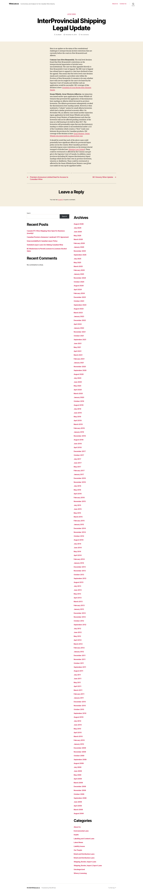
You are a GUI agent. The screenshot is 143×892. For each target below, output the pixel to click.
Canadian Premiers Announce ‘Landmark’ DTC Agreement (48, 237)
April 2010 (77, 732)
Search (28, 213)
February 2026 (79, 243)
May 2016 (77, 490)
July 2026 (77, 228)
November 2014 (80, 532)
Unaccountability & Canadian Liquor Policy (42, 241)
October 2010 (79, 709)
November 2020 (80, 367)
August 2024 (79, 286)
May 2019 (77, 417)
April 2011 (77, 686)
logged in (60, 199)
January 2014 (79, 563)
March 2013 (78, 601)
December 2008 (80, 786)
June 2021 (78, 343)
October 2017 (79, 455)
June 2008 (78, 802)
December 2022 (80, 320)
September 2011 (80, 667)
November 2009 (80, 752)
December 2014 (80, 528)
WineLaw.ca (14, 4)
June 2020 (78, 382)
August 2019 (78, 405)
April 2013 (77, 598)
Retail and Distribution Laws (84, 854)
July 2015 (77, 505)
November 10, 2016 (71, 34)
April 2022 (78, 324)
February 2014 (79, 559)
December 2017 (80, 451)
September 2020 (80, 370)
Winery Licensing (80, 873)
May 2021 (77, 347)
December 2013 (80, 567)
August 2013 (78, 582)
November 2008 (80, 790)
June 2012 (78, 632)
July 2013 (77, 586)
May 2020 (77, 386)
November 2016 (80, 482)
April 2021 (77, 351)
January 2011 (79, 698)
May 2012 (77, 636)
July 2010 (77, 721)
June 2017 (78, 463)
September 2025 (80, 255)
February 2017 (79, 471)
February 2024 (79, 293)
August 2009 (79, 763)
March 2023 (78, 313)
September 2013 (80, 578)
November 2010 (80, 706)
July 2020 (77, 378)
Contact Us (123, 3)
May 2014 (77, 551)
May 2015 (77, 513)
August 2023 (78, 309)
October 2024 (79, 282)
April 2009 (78, 779)
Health (76, 835)
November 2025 (80, 251)
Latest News (71, 14)
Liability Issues (79, 846)
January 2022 (79, 328)
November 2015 (80, 501)
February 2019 (79, 428)
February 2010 (79, 740)
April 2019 (77, 420)
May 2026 (77, 236)
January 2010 (79, 744)
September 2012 (80, 625)
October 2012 (79, 621)
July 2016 (77, 486)
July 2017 (77, 459)
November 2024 (80, 278)
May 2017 (77, 467)
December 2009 (80, 748)
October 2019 (79, 401)
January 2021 (79, 363)
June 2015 (78, 509)
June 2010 (78, 725)
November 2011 (80, 659)
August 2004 (79, 813)
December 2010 (80, 702)
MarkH (60, 34)
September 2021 (80, 340)
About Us (115, 3)
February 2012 (79, 648)
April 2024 (78, 289)
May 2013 (77, 594)
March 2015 (78, 517)
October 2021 (79, 336)
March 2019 (78, 424)
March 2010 (78, 736)
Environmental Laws (81, 831)
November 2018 (80, 436)
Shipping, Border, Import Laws (85, 862)
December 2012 (80, 613)
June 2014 (78, 548)
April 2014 (77, 555)
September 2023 (80, 305)
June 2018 (78, 444)
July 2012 (77, 629)
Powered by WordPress (49, 888)
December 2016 (80, 478)
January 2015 (79, 524)
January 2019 (79, 432)
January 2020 (79, 397)
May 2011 (77, 682)
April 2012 (77, 640)
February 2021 (79, 359)
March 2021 (78, 355)
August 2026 (79, 224)
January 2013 (79, 609)
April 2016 (77, 494)
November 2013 (80, 571)
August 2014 (78, 540)
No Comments (85, 34)
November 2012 (80, 617)
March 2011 (78, 690)
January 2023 (79, 316)
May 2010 (77, 729)
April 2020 (78, 390)
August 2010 (78, 717)
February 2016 (79, 498)
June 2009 (78, 771)
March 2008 (78, 810)
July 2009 (77, 767)
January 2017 (79, 474)
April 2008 (78, 806)
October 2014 (79, 536)
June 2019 (78, 413)
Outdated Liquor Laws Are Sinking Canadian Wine (45, 245)
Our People (78, 850)
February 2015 (79, 521)
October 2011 (79, 663)
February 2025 (79, 270)
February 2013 (79, 605)
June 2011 (77, 679)
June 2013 (78, 590)
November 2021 (80, 332)
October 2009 (79, 756)
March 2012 (78, 644)
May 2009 (77, 775)
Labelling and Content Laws (84, 839)
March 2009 (78, 783)
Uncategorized (79, 869)
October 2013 (79, 575)
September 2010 (80, 713)
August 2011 (78, 671)
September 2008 (80, 798)
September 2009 (80, 759)
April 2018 (77, 447)
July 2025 (77, 259)
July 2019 (77, 409)
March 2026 (78, 239)
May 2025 (77, 262)
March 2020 (78, 393)
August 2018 (78, 440)
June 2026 (78, 232)
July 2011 (77, 675)
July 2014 (77, 544)
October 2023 (79, 301)
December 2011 (80, 655)
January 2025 (79, 274)
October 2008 (79, 794)
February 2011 (79, 694)
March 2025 (78, 266)
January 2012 (79, 652)
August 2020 (79, 374)
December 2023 (80, 297)
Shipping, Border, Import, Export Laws (88, 865)
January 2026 (79, 247)
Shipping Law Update (76, 149)
